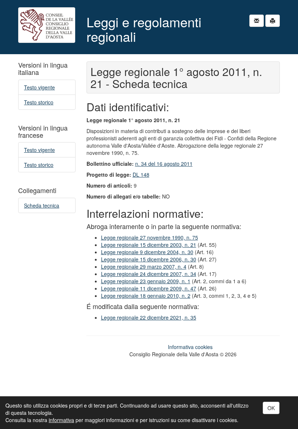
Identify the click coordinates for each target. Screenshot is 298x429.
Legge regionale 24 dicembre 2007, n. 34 (148, 273)
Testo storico (38, 102)
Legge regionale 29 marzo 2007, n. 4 (143, 266)
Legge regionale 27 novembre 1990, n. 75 (149, 237)
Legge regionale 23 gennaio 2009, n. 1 (145, 281)
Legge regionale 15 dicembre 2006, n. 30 (148, 259)
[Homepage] (47, 25)
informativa (61, 420)
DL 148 (141, 174)
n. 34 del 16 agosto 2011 (164, 163)
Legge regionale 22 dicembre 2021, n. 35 (148, 317)
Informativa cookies (190, 346)
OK (271, 408)
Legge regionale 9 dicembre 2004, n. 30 (147, 252)
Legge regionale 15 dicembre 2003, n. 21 (148, 244)
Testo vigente (39, 87)
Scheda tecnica (41, 205)
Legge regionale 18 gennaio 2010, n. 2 (145, 295)
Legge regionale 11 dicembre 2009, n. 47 (148, 288)
